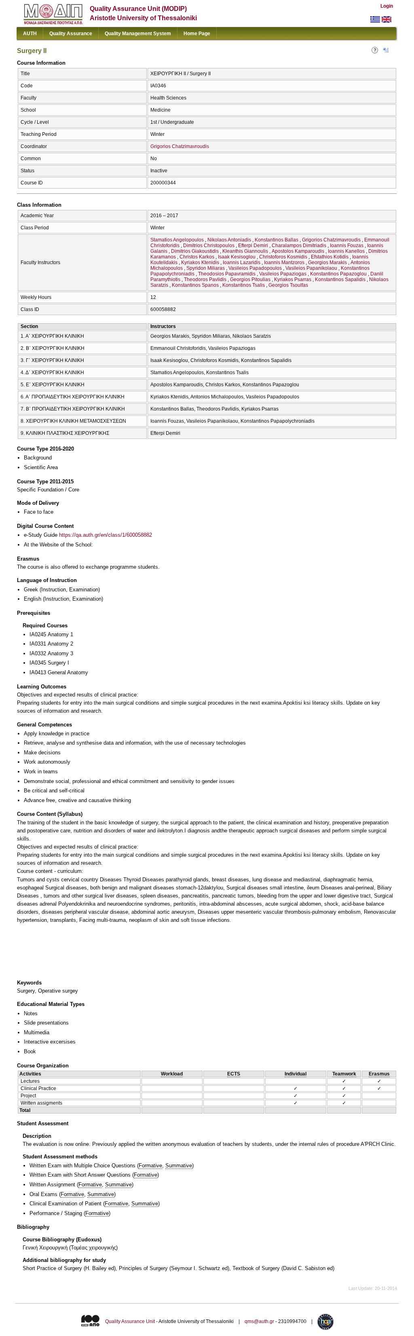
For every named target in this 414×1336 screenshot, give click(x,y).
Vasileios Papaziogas (282, 274)
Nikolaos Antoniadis (229, 240)
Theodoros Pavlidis (205, 279)
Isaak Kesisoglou (237, 257)
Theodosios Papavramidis (227, 274)
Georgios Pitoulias (250, 279)
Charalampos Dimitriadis (299, 245)
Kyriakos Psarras (292, 279)
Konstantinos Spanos (195, 285)
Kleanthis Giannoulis (245, 251)
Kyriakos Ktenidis (200, 262)
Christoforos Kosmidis (283, 257)
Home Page (197, 33)
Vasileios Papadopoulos (255, 268)
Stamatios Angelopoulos (177, 240)
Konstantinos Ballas (276, 240)
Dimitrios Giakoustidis (195, 251)
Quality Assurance (70, 33)
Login (386, 6)
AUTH (30, 33)
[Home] (53, 22)
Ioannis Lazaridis (241, 262)
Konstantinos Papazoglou (338, 274)
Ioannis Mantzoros (284, 262)
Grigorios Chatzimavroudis (179, 146)
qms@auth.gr (259, 1321)
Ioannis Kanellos (346, 251)
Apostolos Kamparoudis (298, 251)
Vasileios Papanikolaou (311, 268)
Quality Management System (138, 33)
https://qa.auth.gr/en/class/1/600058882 (105, 535)
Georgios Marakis (327, 262)
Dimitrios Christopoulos (208, 245)
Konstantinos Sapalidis (340, 279)
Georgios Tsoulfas (288, 285)
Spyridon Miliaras (205, 268)
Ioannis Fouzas (346, 245)
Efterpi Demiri (253, 245)
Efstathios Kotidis (330, 257)
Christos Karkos (197, 257)
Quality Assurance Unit (130, 1321)
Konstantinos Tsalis (243, 285)
